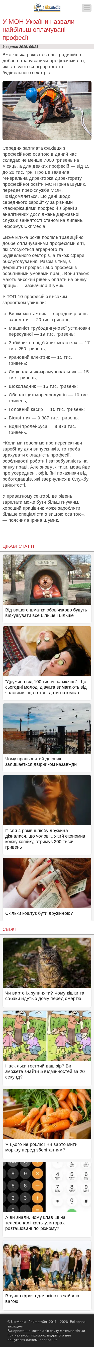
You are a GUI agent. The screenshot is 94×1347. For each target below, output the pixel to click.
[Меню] (86, 8)
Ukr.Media (34, 226)
